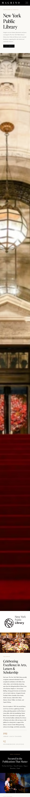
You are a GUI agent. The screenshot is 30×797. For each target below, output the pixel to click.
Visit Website (9, 46)
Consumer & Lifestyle (10, 9)
